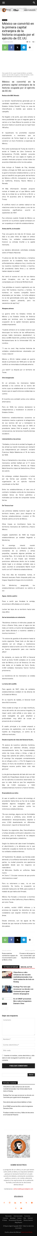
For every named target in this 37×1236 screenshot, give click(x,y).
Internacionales (6, 977)
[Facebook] (11, 47)
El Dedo (4, 1220)
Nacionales (8, 1216)
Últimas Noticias (28, 1220)
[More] (30, 47)
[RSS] (26, 1203)
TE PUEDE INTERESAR (10, 967)
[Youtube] (21, 1208)
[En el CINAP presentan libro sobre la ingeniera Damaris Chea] (7, 1001)
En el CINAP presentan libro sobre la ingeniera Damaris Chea (22, 1001)
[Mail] (21, 1203)
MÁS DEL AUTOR (26, 967)
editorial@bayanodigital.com (23, 1189)
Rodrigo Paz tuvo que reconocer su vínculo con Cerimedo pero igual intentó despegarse (18, 1096)
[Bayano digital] (18, 10)
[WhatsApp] (5, 47)
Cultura (4, 1003)
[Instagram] (10, 1203)
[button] (3, 3)
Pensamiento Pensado (15, 1220)
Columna (5, 1218)
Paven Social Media (26, 1232)
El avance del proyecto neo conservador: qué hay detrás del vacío (27, 955)
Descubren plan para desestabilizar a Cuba (17, 1102)
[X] (17, 47)
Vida (24, 1218)
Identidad (12, 1218)
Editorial (30, 1218)
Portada (5, 20)
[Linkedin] (15, 1203)
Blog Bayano (18, 1222)
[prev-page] (3, 1008)
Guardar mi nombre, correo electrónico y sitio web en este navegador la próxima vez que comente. (18, 1058)
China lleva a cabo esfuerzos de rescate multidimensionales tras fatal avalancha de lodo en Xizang (23, 977)
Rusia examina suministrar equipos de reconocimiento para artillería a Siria (10, 956)
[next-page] (6, 1008)
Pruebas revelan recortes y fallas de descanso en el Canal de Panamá (18, 1114)
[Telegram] (24, 47)
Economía (27, 1216)
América (5, 991)
